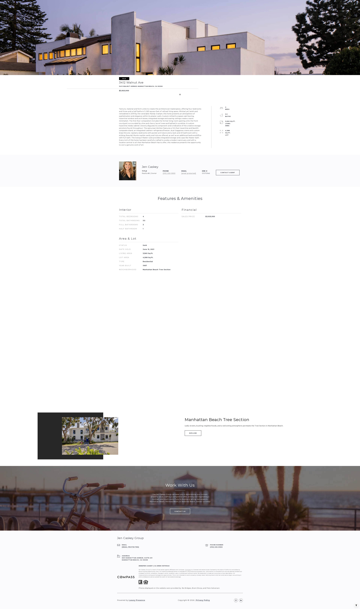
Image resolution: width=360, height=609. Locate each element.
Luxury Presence (137, 600)
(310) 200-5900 (169, 173)
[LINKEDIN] (241, 600)
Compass (188, 569)
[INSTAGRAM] (236, 600)
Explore (193, 433)
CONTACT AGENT (227, 172)
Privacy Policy (203, 600)
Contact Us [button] (180, 511)
